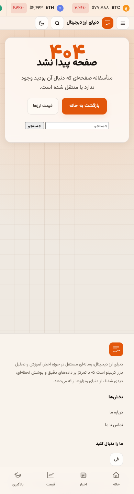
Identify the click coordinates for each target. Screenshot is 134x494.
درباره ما (116, 412)
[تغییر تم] (41, 22)
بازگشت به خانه (84, 106)
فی (116, 459)
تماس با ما (114, 425)
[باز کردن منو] (122, 22)
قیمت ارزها (43, 106)
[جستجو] (57, 22)
